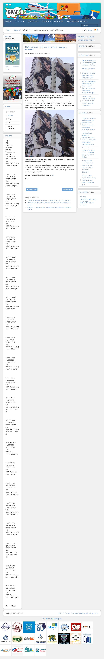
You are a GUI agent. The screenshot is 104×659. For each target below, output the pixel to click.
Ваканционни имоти (76, 21)
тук (52, 175)
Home (61, 613)
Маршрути (32, 21)
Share (27, 179)
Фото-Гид (58, 21)
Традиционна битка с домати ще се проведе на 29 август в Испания (48, 200)
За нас (96, 613)
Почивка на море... (86, 40)
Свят (9, 123)
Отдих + (45, 21)
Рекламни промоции (78, 613)
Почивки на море (85, 36)
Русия (10, 119)
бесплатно (83, 205)
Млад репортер (11, 127)
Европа (10, 115)
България (11, 112)
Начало (8, 21)
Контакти (89, 613)
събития (83, 197)
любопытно (88, 199)
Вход (90, 30)
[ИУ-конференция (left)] (12, 88)
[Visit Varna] (49, 38)
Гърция (91, 202)
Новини (18, 21)
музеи (84, 202)
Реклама (67, 613)
